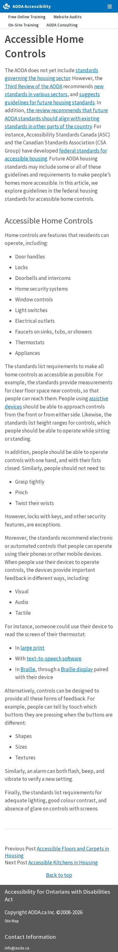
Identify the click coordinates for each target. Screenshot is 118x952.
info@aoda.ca (17, 948)
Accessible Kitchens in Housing (63, 862)
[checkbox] (109, 6)
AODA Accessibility (32, 6)
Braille (27, 669)
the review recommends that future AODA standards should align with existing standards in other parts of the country (56, 118)
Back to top (59, 875)
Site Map (12, 921)
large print (32, 647)
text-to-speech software (53, 658)
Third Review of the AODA (33, 86)
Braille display (77, 669)
